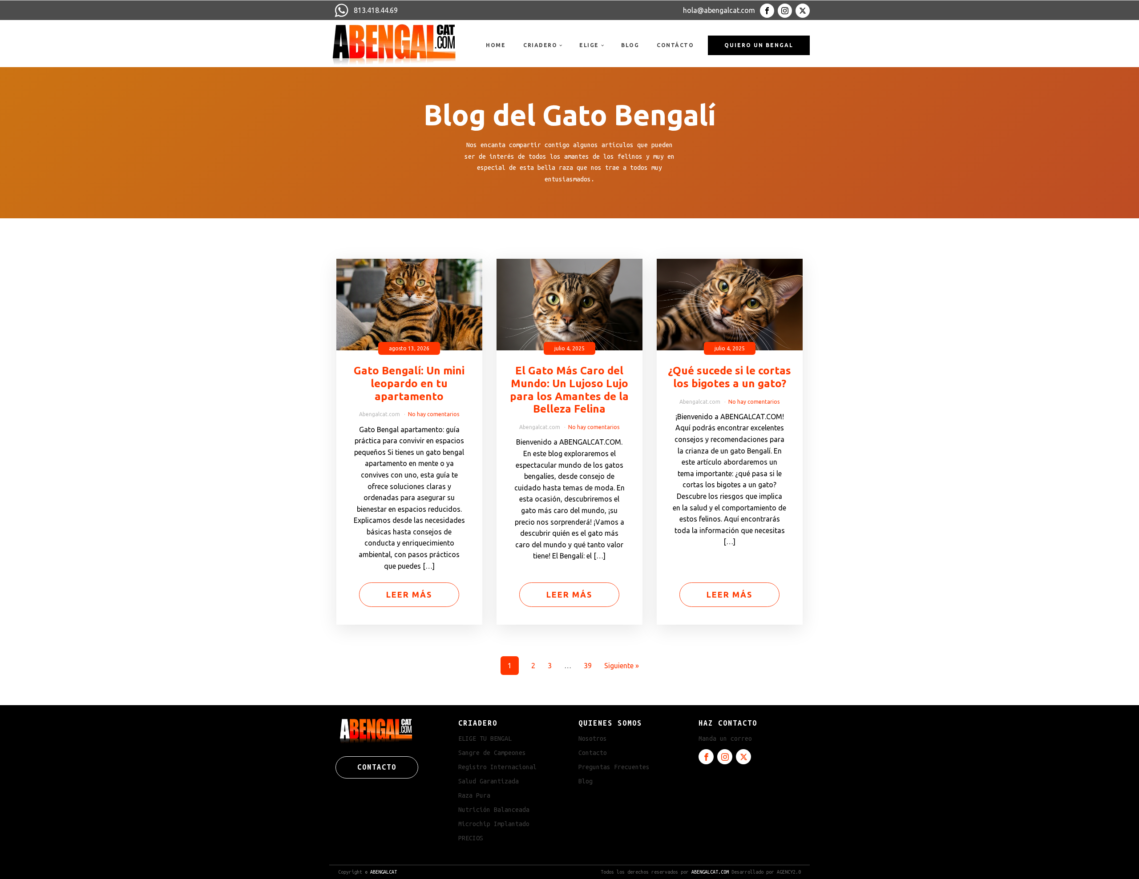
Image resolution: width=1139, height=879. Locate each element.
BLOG (630, 45)
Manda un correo (725, 738)
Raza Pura (474, 795)
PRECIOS (470, 838)
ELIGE (589, 45)
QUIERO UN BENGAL (758, 45)
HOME (495, 45)
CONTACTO (376, 767)
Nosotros (592, 738)
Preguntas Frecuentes (614, 767)
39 (588, 666)
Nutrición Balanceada (493, 809)
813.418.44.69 (376, 10)
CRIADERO (540, 45)
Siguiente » (621, 666)
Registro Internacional (497, 767)
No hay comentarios (433, 414)
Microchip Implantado (493, 823)
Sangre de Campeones (492, 752)
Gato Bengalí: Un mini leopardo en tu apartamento (409, 383)
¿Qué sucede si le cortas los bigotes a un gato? (729, 377)
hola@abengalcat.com (719, 10)
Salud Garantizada (488, 781)
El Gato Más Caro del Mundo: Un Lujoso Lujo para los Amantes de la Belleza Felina (569, 390)
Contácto (675, 45)
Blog (585, 781)
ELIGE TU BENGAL (485, 738)
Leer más (409, 594)
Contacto (592, 752)
